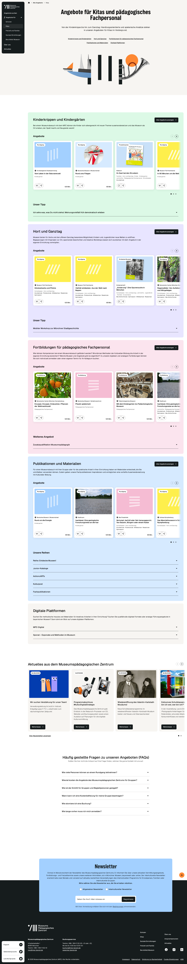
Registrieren (128, 899)
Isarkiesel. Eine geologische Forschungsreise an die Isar (169, 405)
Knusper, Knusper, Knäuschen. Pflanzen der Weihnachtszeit (51, 405)
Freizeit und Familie (12, 31)
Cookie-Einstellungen (171, 959)
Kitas (7, 26)
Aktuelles (167, 943)
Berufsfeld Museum (13, 39)
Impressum (126, 959)
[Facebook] (166, 949)
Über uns (167, 934)
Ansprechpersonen (171, 939)
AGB (182, 959)
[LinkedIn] (182, 949)
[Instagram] (174, 949)
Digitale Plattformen (118, 43)
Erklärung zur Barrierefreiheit (152, 959)
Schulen (9, 22)
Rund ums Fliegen (82, 173)
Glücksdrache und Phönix (45, 288)
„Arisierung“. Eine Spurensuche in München (130, 288)
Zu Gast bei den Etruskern (127, 173)
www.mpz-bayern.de (70, 950)
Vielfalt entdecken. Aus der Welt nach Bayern (91, 289)
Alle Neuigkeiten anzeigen (40, 736)
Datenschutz (135, 959)
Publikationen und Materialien (97, 43)
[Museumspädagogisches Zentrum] (12, 8)
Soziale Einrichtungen (13, 35)
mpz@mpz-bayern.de (35, 950)
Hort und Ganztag (100, 39)
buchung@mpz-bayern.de (72, 948)
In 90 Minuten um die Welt (168, 173)
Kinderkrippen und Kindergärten (79, 39)
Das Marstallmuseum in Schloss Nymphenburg (170, 521)
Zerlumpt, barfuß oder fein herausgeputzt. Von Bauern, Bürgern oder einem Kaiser (134, 521)
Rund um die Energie (43, 520)
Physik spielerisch (83, 404)
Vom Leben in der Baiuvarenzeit (48, 173)
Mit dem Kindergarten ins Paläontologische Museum (134, 405)
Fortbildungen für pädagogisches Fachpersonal (126, 39)
